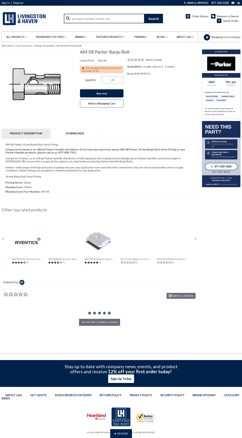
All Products (8, 45)
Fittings (38, 45)
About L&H (13, 395)
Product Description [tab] (26, 133)
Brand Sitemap (204, 395)
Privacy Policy (141, 395)
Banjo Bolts (49, 45)
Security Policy (172, 395)
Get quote (38, 395)
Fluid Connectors (24, 45)
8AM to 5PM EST (198, 2)
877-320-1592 (220, 2)
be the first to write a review (99, 322)
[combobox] (113, 18)
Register (18, 2)
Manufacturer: (14, 187)
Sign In (6, 2)
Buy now (102, 93)
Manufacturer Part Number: (22, 191)
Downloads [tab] (75, 133)
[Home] (24, 18)
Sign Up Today (121, 379)
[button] (3, 239)
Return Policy (111, 395)
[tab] (99, 168)
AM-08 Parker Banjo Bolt (69, 45)
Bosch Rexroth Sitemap (73, 395)
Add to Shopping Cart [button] (102, 103)
